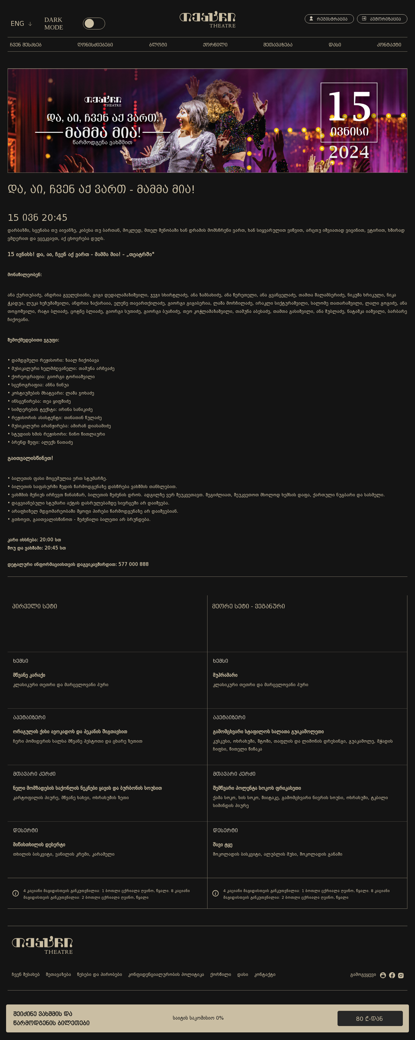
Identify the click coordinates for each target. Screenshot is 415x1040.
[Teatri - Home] (207, 19)
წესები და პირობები (99, 975)
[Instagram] (401, 977)
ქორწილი (220, 975)
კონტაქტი (265, 975)
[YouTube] (383, 976)
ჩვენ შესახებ (26, 975)
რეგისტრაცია (332, 19)
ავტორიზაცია (385, 19)
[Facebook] (392, 976)
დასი (242, 975)
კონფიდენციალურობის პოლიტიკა (166, 975)
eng (18, 23)
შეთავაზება (58, 975)
